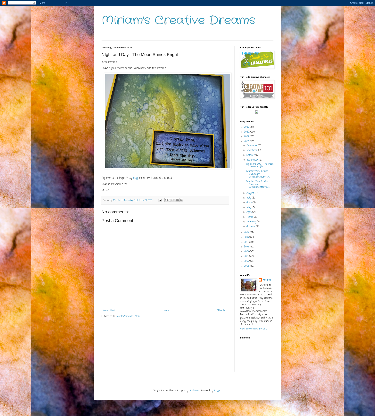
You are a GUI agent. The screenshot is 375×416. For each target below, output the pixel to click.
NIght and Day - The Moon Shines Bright (259, 165)
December (252, 145)
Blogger (218, 391)
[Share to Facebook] (177, 200)
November (252, 150)
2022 (247, 132)
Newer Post (109, 310)
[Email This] (166, 200)
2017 (246, 242)
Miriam (267, 280)
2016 (247, 247)
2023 (247, 127)
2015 (246, 251)
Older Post (222, 310)
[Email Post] (159, 200)
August (250, 193)
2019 (247, 232)
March (250, 217)
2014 (246, 256)
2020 (247, 141)
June (249, 202)
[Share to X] (174, 200)
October (250, 155)
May (249, 207)
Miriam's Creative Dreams (178, 20)
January (251, 226)
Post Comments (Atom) (128, 316)
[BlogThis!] (170, 200)
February (251, 222)
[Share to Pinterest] (181, 200)
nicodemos (194, 391)
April (249, 212)
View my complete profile (253, 329)
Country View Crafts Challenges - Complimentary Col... (258, 174)
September (252, 160)
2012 (247, 266)
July (249, 198)
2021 (247, 136)
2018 (246, 237)
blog (135, 178)
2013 (246, 261)
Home (166, 310)
